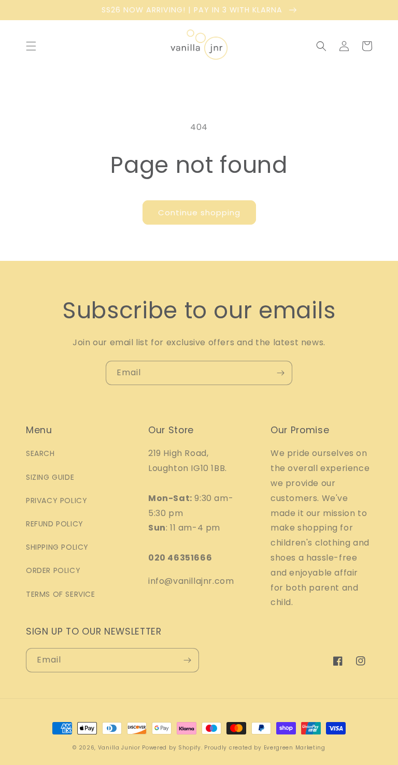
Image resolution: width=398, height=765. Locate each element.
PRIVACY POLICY (56, 500)
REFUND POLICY (54, 524)
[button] (31, 46)
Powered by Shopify (171, 748)
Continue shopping (199, 212)
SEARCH (40, 453)
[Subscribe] (280, 373)
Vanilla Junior (119, 748)
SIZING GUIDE (50, 477)
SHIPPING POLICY (57, 547)
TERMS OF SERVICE (60, 594)
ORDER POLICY (53, 570)
